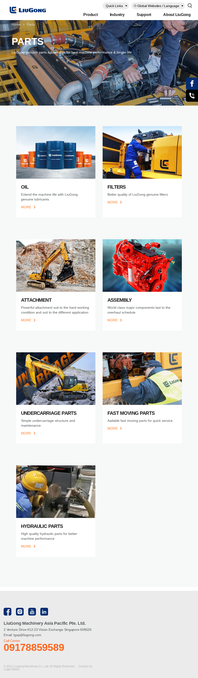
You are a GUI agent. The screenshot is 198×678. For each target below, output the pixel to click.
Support (144, 15)
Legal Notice (12, 669)
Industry (117, 15)
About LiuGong (177, 15)
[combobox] (116, 5)
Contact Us (85, 666)
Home (16, 24)
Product (90, 15)
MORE (26, 207)
